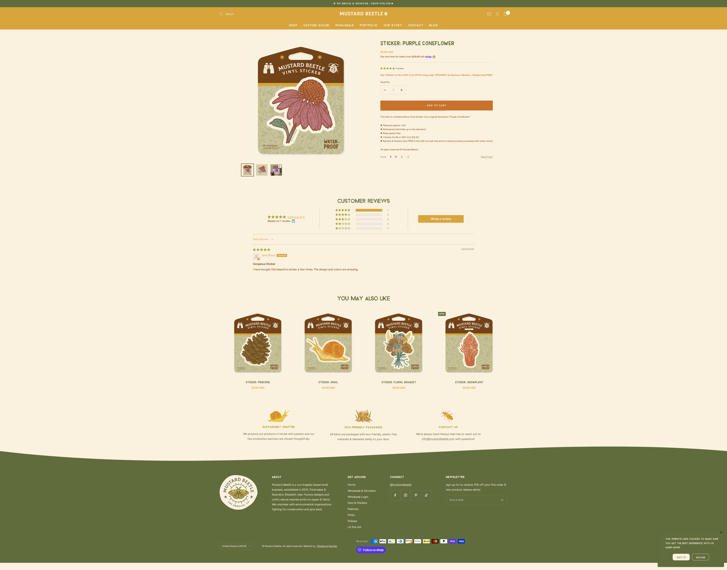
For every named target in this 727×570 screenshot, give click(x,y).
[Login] (497, 14)
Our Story (393, 25)
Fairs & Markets (357, 503)
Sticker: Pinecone (258, 382)
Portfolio (369, 25)
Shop (293, 25)
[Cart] (505, 14)
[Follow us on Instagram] (405, 495)
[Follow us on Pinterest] (416, 495)
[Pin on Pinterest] (396, 157)
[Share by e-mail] (408, 157)
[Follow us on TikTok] (426, 495)
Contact (416, 25)
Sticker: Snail (328, 382)
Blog (433, 25)
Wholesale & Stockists (362, 490)
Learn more (672, 547)
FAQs (351, 515)
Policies (352, 521)
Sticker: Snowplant (469, 382)
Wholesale (344, 25)
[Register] (502, 500)
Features (353, 509)
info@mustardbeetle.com (438, 439)
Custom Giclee (316, 25)
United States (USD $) (234, 546)
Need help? (487, 157)
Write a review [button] (441, 219)
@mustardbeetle (400, 484)
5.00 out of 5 (296, 217)
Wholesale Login (358, 497)
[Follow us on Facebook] (395, 495)
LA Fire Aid (354, 527)
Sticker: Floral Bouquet (398, 382)
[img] (261, 249)
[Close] (721, 532)
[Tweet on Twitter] (401, 157)
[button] (387, 68)
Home (351, 484)
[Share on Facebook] (391, 157)
